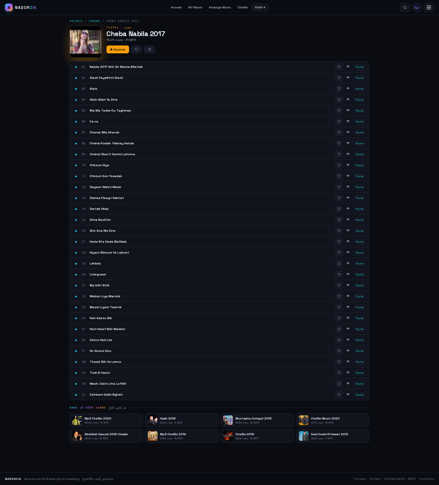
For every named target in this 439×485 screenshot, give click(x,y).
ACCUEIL (76, 21)
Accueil (176, 7)
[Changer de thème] (417, 7)
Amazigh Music (220, 7)
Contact (375, 478)
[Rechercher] (405, 7)
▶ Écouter (117, 49)
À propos (360, 478)
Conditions (426, 478)
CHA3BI (95, 21)
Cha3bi (243, 7)
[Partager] (149, 49)
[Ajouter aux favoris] (136, 49)
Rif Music (195, 7)
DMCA (412, 478)
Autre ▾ (260, 7)
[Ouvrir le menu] (429, 7)
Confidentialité (394, 478)
